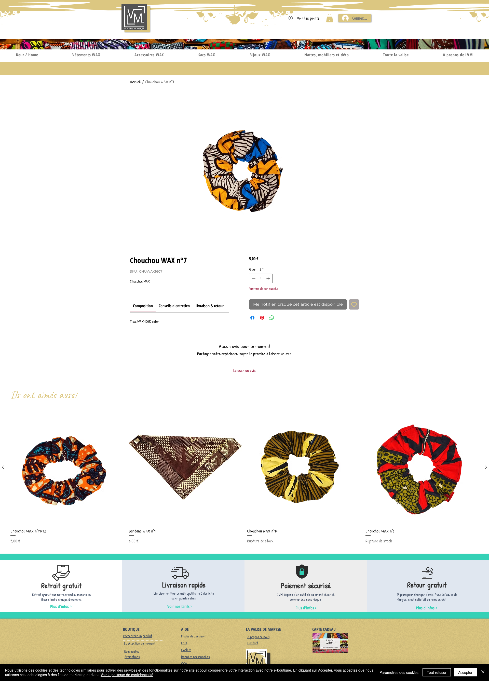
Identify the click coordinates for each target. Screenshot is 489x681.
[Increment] (268, 278)
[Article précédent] (3, 467)
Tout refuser (436, 672)
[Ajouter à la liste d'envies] (354, 304)
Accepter (465, 672)
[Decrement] (253, 278)
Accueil (135, 82)
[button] (329, 18)
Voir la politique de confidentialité (127, 674)
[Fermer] (483, 672)
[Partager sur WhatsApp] (272, 318)
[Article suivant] (486, 467)
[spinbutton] (260, 278)
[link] (143, 306)
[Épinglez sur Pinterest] (262, 318)
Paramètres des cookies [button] (398, 672)
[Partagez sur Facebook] (252, 318)
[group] (244, 477)
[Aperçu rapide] (67, 467)
